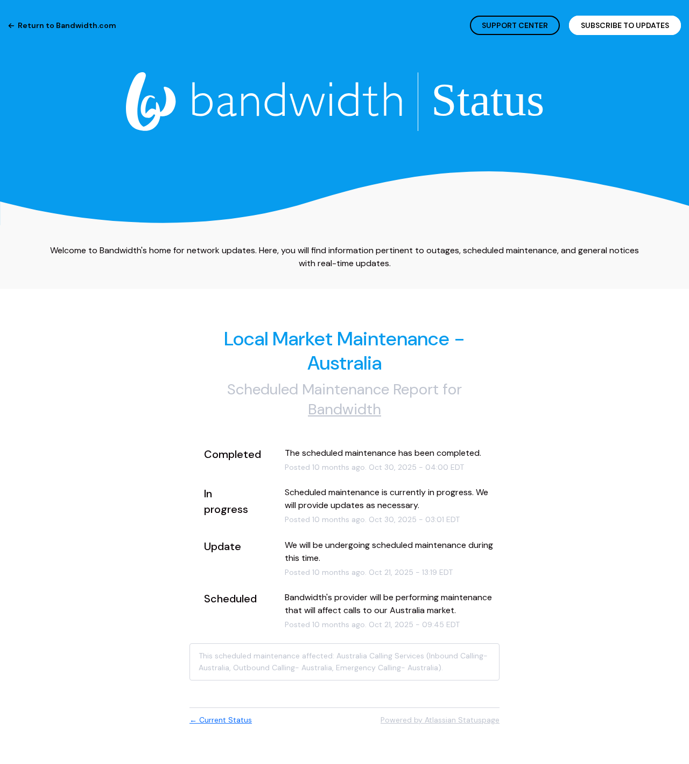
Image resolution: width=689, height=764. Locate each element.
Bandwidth (344, 409)
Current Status (220, 720)
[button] (625, 25)
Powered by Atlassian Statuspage (440, 720)
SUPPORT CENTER (515, 25)
